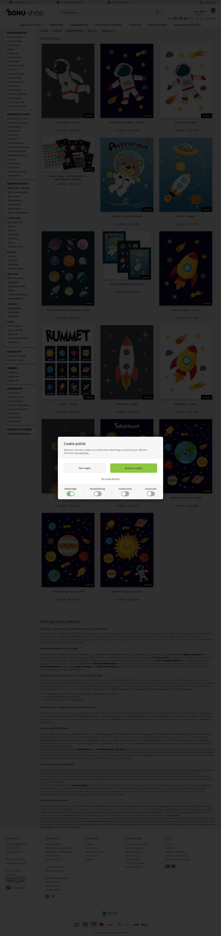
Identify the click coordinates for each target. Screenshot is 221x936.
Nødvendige (70, 488)
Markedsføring (97, 488)
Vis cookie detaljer (110, 478)
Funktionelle (125, 488)
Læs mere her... (82, 452)
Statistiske (151, 488)
